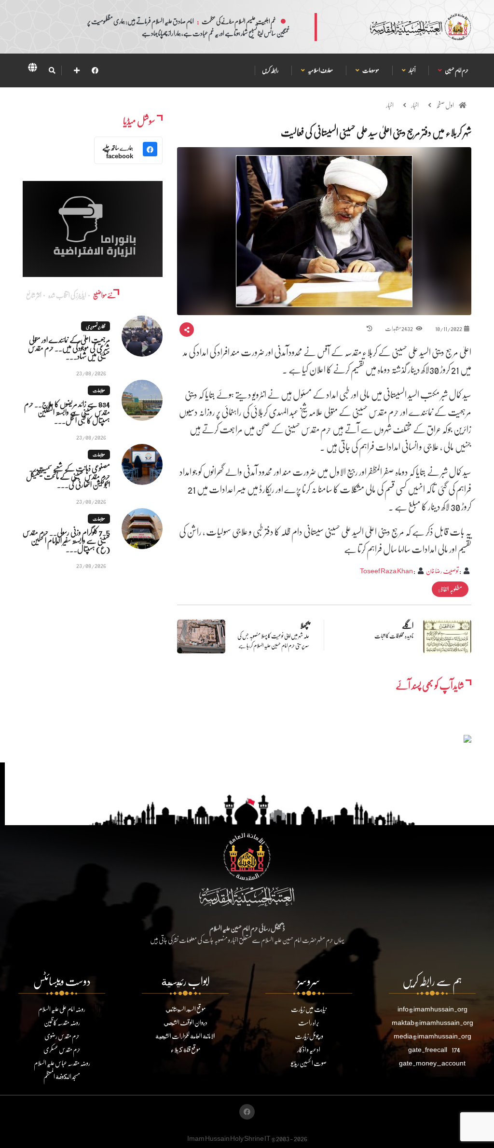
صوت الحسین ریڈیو (309, 1063)
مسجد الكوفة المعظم (61, 1076)
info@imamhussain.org (432, 1009)
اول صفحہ (445, 105)
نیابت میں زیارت (309, 1009)
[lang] (32, 69)
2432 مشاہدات (399, 328)
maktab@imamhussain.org (432, 1022)
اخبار (415, 105)
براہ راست (308, 1022)
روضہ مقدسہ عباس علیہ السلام (62, 1063)
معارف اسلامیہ (320, 70)
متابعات (99, 390)
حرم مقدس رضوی (62, 1036)
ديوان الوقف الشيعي (185, 1022)
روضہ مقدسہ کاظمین (62, 1022)
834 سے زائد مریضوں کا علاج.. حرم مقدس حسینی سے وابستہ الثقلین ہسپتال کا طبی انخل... (67, 411)
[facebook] (95, 70)
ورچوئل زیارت (309, 1036)
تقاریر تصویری (95, 326)
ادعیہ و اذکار (308, 1049)
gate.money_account (432, 1063)
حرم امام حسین (456, 70)
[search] (51, 70)
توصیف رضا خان (442, 571)
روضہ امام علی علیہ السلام (61, 1009)
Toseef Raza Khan (386, 571)
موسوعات (370, 70)
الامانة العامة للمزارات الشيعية (185, 1036)
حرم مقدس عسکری (62, 1049)
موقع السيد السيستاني (185, 1009)
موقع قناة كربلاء (185, 1049)
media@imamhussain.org (432, 1036)
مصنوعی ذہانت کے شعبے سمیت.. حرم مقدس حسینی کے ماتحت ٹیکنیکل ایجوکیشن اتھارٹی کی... (68, 476)
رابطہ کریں (270, 70)
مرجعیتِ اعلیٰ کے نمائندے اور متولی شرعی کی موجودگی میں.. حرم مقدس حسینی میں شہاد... (69, 347)
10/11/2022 (448, 328)
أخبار (411, 70)
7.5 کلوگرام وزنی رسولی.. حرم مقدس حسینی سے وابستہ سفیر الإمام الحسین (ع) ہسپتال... (66, 540)
